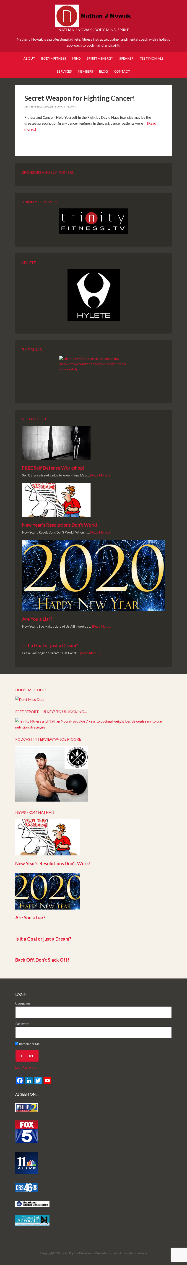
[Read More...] (100, 475)
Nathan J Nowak (93, 16)
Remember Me (29, 1044)
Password (22, 1024)
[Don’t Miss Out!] (29, 699)
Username (22, 1003)
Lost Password (25, 1067)
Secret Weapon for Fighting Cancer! (79, 98)
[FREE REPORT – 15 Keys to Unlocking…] (93, 727)
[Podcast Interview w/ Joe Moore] (51, 800)
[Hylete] (93, 295)
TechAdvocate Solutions (129, 1253)
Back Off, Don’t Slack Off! (42, 960)
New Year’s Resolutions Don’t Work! (59, 525)
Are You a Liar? (37, 619)
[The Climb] (93, 373)
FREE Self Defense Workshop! (53, 468)
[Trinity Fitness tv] (93, 221)
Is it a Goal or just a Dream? (50, 645)
